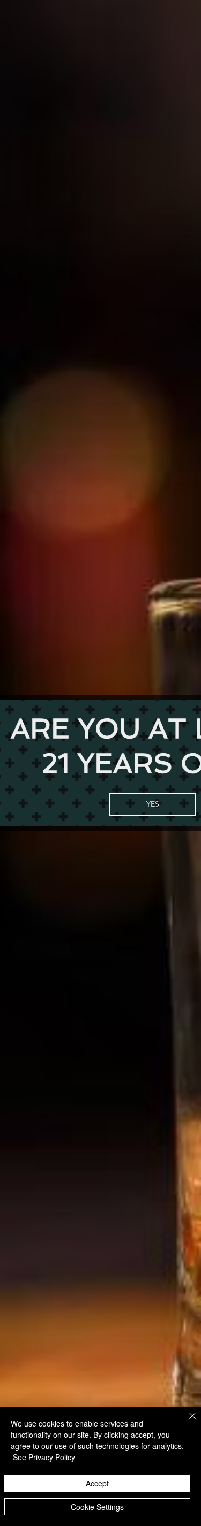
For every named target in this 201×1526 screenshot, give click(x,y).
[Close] (186, 1422)
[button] (152, 804)
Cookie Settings (97, 1506)
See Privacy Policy (44, 1457)
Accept (97, 1483)
